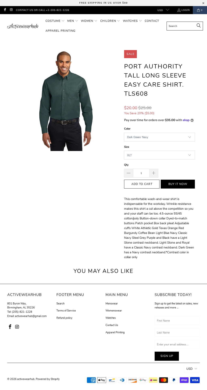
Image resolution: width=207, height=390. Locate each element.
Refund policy (64, 318)
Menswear (112, 303)
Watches (111, 318)
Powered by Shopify (48, 379)
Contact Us (112, 325)
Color (127, 129)
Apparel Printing (115, 332)
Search (60, 303)
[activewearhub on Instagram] (11, 10)
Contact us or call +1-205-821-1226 (42, 10)
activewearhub (26, 379)
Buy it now (177, 184)
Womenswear (114, 310)
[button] (55, 21)
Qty (126, 165)
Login (186, 10)
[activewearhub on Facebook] (4, 10)
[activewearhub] (22, 26)
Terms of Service (66, 310)
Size (126, 147)
